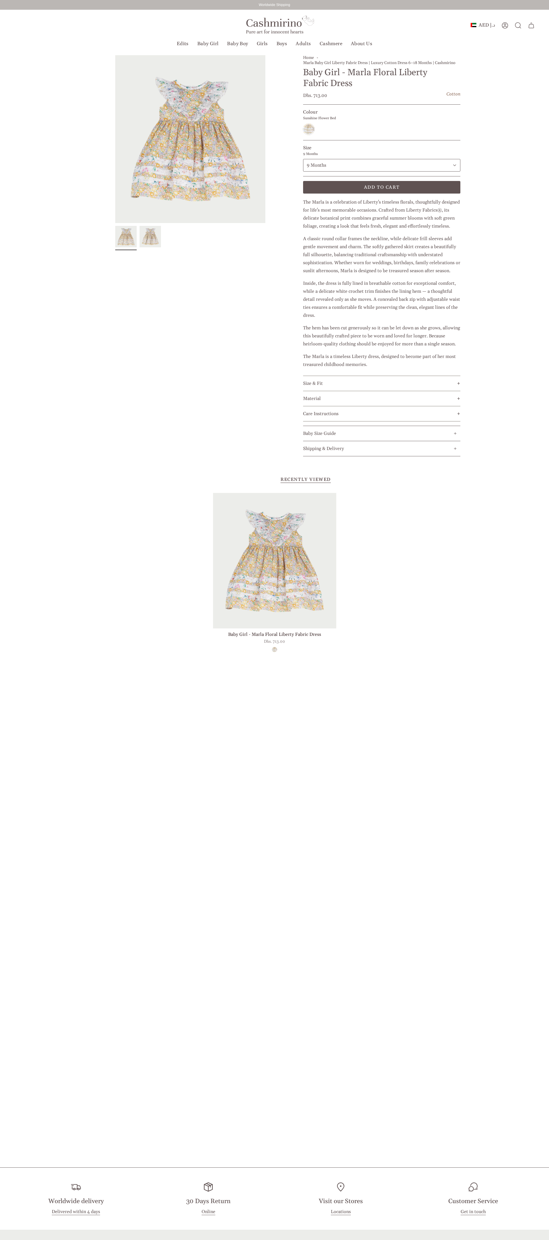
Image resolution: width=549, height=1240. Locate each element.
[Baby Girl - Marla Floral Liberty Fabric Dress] (274, 560)
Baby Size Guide (319, 433)
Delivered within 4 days (76, 1212)
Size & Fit (313, 383)
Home (308, 57)
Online (208, 1212)
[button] (182, 44)
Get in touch (473, 1212)
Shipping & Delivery (323, 448)
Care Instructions (321, 414)
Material (312, 398)
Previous (115, 139)
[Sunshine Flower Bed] (274, 649)
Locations (341, 1212)
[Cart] (531, 25)
